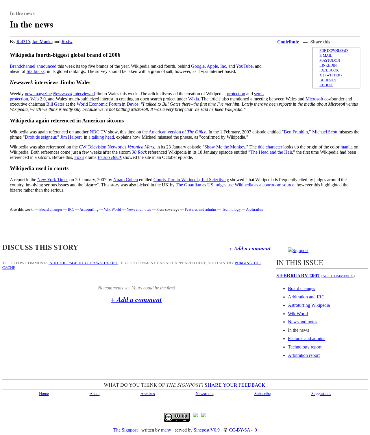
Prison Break (110, 157)
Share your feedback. (236, 384)
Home (44, 393)
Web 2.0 (38, 98)
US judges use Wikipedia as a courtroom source (250, 184)
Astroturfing (89, 209)
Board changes (50, 209)
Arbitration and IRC (306, 296)
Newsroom (205, 393)
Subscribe (262, 393)
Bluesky (327, 80)
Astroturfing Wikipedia (309, 305)
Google (198, 66)
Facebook (329, 70)
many (166, 429)
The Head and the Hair (271, 152)
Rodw (67, 41)
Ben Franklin (296, 131)
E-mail (325, 55)
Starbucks (36, 71)
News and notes (139, 209)
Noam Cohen (125, 179)
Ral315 (23, 41)
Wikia (193, 98)
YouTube (244, 66)
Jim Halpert (71, 137)
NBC (94, 131)
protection (236, 93)
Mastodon (329, 60)
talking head (103, 137)
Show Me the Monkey (224, 146)
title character (270, 146)
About (95, 393)
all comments (338, 275)
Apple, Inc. (217, 66)
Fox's (79, 157)
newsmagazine (38, 93)
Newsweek (62, 93)
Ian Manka (42, 41)
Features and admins (201, 209)
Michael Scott (324, 131)
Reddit (326, 84)
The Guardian (188, 184)
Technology (231, 209)
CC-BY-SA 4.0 (243, 429)
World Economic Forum (99, 104)
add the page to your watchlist (83, 262)
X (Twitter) (330, 75)
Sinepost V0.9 (207, 429)
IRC (71, 209)
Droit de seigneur (40, 137)
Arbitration (254, 209)
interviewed (84, 93)
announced (46, 66)
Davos (132, 104)
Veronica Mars (140, 146)
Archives (147, 393)
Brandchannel (22, 66)
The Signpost (125, 429)
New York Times (52, 179)
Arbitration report (304, 355)
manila (347, 146)
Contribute (288, 41)
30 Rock (139, 152)
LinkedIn (328, 65)
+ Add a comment (250, 248)
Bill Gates (55, 104)
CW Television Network (101, 146)
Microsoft (314, 98)
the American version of (174, 131)
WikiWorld (112, 209)
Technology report (304, 346)
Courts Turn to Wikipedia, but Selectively (191, 179)
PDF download (333, 50)
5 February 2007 (298, 275)
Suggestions (321, 393)
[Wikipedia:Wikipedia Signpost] (298, 250)
